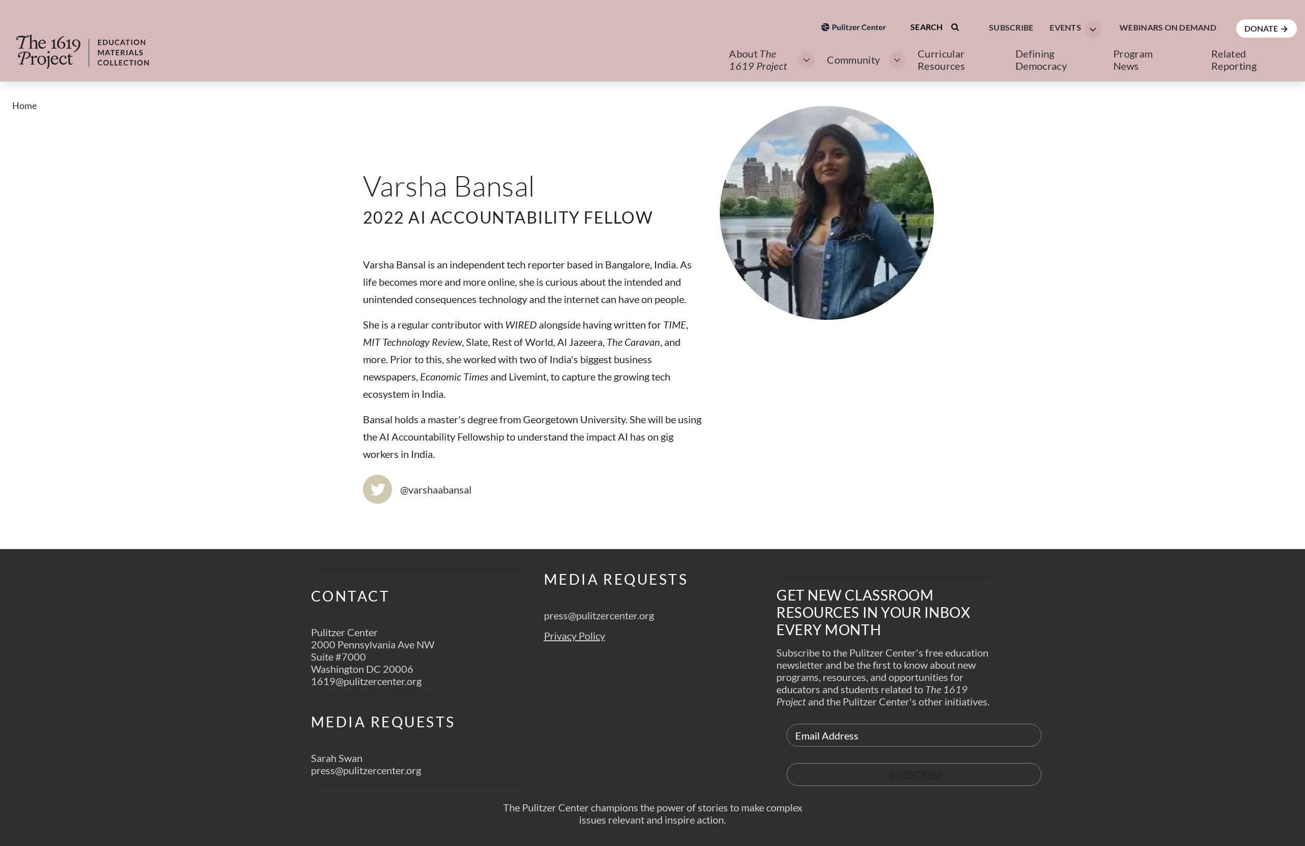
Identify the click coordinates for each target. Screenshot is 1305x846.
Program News (1133, 59)
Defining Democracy (1041, 59)
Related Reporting (1234, 59)
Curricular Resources (941, 59)
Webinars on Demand (1167, 27)
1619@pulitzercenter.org (366, 681)
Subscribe (1011, 27)
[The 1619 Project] (92, 45)
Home (24, 105)
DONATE (1262, 28)
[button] (1072, 28)
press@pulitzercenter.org (366, 770)
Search (927, 27)
